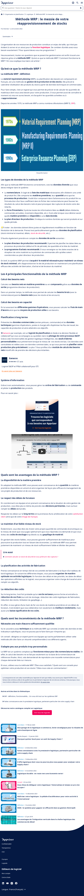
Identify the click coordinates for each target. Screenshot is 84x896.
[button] (42, 451)
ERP (72, 103)
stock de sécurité (38, 233)
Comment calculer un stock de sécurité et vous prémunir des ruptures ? (31, 557)
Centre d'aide (6, 877)
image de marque (30, 516)
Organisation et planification (14, 14)
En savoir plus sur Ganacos (12, 371)
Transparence (6, 848)
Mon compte (6, 873)
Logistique (29, 14)
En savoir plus (45, 682)
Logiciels (4, 863)
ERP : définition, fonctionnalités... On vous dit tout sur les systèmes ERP (31, 696)
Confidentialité (6, 844)
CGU (3, 852)
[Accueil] (2, 14)
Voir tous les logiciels (42, 712)
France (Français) (16, 889)
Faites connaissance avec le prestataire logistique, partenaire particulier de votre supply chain (39, 701)
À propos (5, 859)
